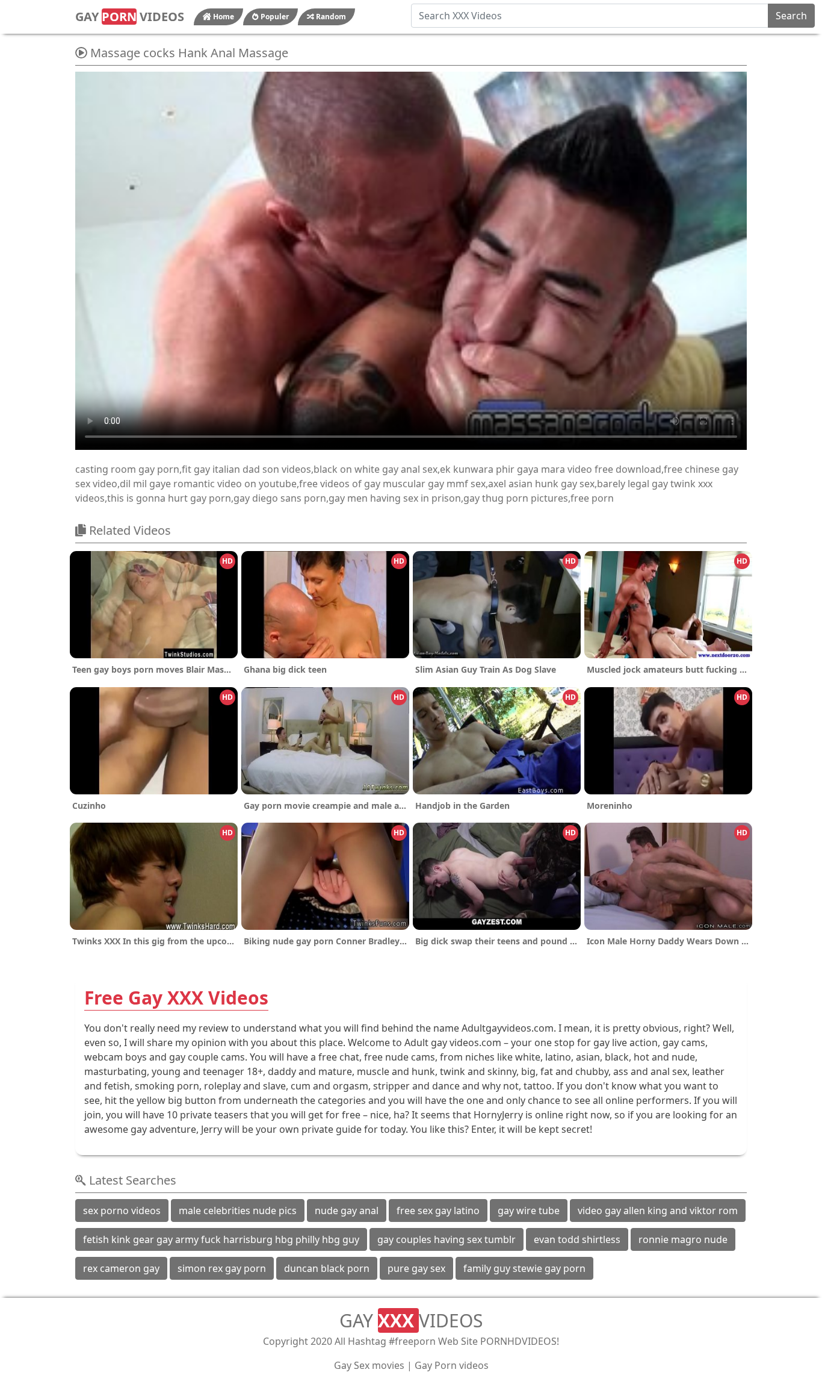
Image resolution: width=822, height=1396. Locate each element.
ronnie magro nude (683, 1239)
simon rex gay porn (222, 1268)
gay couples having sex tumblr (446, 1239)
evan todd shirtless (577, 1239)
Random (330, 16)
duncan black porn (326, 1268)
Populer (274, 16)
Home (222, 16)
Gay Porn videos (452, 1365)
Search (791, 15)
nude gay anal (347, 1210)
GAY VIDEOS (129, 16)
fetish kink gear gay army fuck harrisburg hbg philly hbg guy (221, 1239)
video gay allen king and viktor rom (658, 1210)
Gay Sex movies (369, 1365)
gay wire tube (529, 1210)
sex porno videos (122, 1210)
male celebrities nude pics (238, 1210)
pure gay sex (416, 1268)
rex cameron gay (121, 1268)
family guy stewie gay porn (524, 1268)
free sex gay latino (438, 1210)
